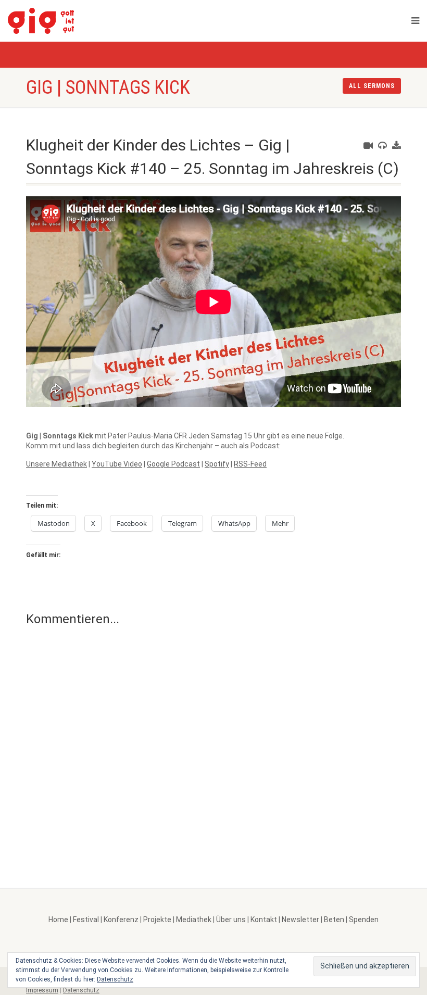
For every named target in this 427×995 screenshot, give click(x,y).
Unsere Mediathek (56, 464)
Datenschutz (81, 990)
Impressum (42, 990)
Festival (86, 919)
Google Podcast (173, 464)
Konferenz (121, 919)
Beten (334, 919)
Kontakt (263, 919)
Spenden (364, 919)
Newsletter (300, 919)
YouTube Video (117, 464)
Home (58, 919)
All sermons (372, 86)
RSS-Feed (250, 464)
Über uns (231, 919)
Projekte (157, 919)
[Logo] (68, 21)
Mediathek (193, 919)
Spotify (217, 464)
